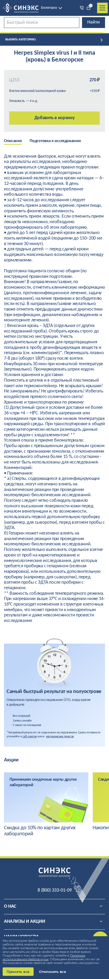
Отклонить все (52, 971)
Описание (13, 141)
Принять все (18, 971)
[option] (17, 141)
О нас (10, 906)
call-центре (29, 736)
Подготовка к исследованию (55, 141)
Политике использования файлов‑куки (44, 957)
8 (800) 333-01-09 (55, 890)
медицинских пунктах (60, 736)
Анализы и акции (24, 921)
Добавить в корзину (54, 117)
